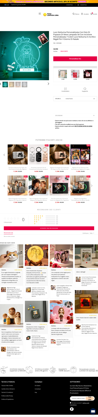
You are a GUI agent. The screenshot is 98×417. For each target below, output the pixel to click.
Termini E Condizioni (7, 392)
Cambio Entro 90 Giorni (8, 389)
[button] (4, 55)
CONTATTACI (69, 5)
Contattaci (38, 389)
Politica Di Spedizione (7, 399)
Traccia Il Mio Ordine (7, 385)
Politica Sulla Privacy (7, 396)
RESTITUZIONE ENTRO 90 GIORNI (83, 126)
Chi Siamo (37, 385)
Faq (36, 392)
